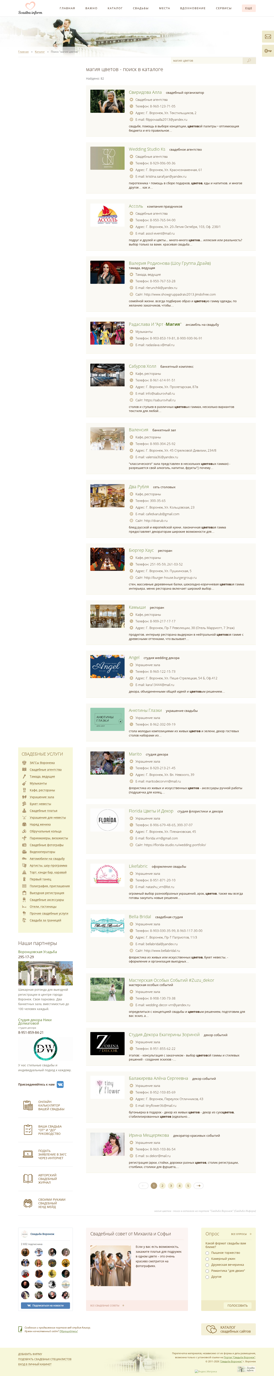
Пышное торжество (225, 1252)
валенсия (138, 430)
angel (134, 657)
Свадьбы (141, 8)
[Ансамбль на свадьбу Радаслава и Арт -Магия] (107, 333)
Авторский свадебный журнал (47, 1178)
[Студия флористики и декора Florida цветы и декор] (107, 820)
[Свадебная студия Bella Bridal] (107, 925)
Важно (91, 8)
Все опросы (239, 1234)
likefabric (138, 866)
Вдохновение (193, 8)
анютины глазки (145, 710)
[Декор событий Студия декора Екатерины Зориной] (107, 1043)
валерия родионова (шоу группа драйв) (170, 263)
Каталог (115, 8)
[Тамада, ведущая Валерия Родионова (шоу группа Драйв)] (107, 272)
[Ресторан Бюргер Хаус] (107, 559)
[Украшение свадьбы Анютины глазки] (107, 719)
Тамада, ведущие (148, 274)
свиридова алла (145, 92)
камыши (137, 607)
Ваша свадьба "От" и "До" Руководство (50, 1130)
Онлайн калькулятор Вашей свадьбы (51, 1105)
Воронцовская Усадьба (37, 951)
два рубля (139, 486)
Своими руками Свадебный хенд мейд (52, 1203)
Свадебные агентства (152, 99)
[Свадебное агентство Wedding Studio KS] (107, 158)
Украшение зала (148, 665)
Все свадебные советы (104, 1305)
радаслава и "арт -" (155, 324)
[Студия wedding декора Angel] (107, 666)
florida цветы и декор (151, 811)
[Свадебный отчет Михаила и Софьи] (110, 1265)
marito (135, 754)
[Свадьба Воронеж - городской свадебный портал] (246, 1371)
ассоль (136, 206)
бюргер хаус (141, 550)
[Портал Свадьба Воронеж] (30, 8)
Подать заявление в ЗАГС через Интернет (52, 1154)
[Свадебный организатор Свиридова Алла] (107, 101)
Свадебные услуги (42, 754)
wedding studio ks (147, 149)
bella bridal (140, 916)
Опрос (212, 1234)
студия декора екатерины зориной (164, 1034)
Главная (67, 8)
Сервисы (224, 8)
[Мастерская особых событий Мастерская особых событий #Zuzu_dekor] (107, 989)
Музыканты (144, 331)
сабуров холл (142, 366)
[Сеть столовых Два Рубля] (107, 495)
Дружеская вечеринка (227, 1264)
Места (164, 8)
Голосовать (238, 1305)
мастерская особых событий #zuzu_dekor (171, 980)
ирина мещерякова (149, 1135)
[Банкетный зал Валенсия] (107, 438)
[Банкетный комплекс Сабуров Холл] (107, 375)
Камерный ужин (223, 1258)
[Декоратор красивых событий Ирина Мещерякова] (107, 1144)
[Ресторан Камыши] (107, 616)
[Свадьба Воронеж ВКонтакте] (60, 1084)
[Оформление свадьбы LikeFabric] (107, 875)
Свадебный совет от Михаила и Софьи (130, 1234)
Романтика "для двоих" (228, 1270)
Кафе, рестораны (148, 373)
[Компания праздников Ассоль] (107, 215)
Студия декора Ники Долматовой (35, 1021)
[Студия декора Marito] (107, 763)
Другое (216, 1276)
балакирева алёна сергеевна (158, 1078)
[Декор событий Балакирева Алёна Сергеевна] (107, 1087)
